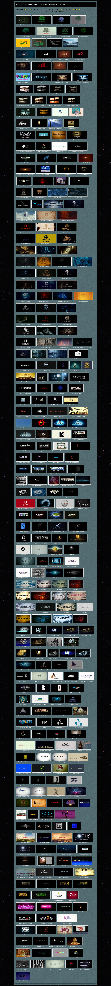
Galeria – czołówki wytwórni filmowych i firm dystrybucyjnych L (41, 4)
